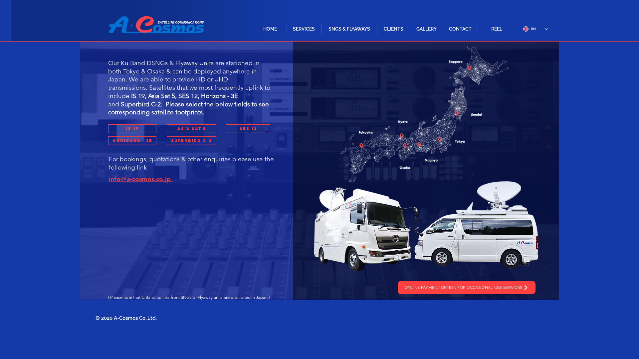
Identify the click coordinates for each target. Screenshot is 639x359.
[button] (304, 29)
